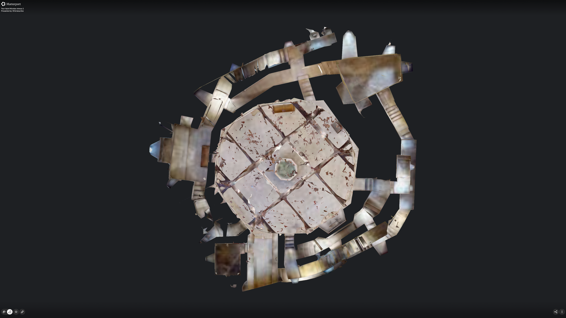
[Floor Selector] (16, 312)
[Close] (319, 25)
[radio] (4, 311)
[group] (7, 312)
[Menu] (562, 312)
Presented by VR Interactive (12, 11)
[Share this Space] (556, 312)
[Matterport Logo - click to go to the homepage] (11, 3)
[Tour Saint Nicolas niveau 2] (283, 159)
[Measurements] (22, 312)
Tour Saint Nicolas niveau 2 (12, 9)
